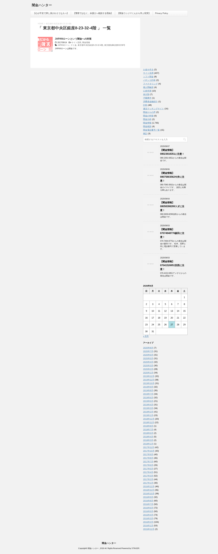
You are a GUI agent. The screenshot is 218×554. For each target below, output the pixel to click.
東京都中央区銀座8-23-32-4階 (90, 45)
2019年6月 (148, 397)
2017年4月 (148, 472)
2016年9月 (148, 497)
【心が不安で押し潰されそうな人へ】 (51, 13)
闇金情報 (86, 42)
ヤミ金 (74, 45)
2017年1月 (148, 483)
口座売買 (147, 91)
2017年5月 (148, 468)
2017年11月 (148, 447)
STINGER (135, 548)
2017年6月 (148, 465)
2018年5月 (148, 433)
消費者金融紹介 (150, 101)
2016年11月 (148, 490)
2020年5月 (148, 358)
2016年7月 (148, 504)
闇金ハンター (42, 5)
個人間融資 (148, 87)
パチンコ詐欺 (149, 80)
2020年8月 (148, 348)
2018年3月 (148, 440)
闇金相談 (147, 126)
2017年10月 (148, 451)
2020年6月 (148, 355)
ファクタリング (150, 84)
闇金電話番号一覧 (151, 130)
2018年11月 (148, 422)
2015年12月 (148, 529)
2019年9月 (148, 387)
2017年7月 (148, 461)
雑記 (145, 133)
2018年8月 (148, 426)
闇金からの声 (149, 112)
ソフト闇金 (148, 76)
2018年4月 (148, 436)
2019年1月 (148, 415)
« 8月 (146, 336)
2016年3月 (148, 518)
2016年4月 (148, 515)
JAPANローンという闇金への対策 (73, 38)
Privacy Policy (161, 13)
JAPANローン (64, 45)
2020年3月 (148, 365)
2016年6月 (148, 508)
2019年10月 (148, 383)
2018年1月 (148, 444)
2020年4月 (148, 362)
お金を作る (148, 69)
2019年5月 (148, 401)
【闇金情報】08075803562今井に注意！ (172, 177)
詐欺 (145, 105)
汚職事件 (147, 98)
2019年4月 (148, 404)
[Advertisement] (165, 43)
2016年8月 (148, 500)
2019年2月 (148, 412)
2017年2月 (148, 479)
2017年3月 (148, 476)
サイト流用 (76, 42)
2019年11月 (148, 380)
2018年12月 (148, 419)
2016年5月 (148, 511)
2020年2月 (148, 369)
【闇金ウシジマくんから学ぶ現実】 (134, 13)
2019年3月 (148, 408)
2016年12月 (148, 486)
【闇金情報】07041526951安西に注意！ (172, 265)
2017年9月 (148, 454)
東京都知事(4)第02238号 (114, 45)
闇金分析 (147, 119)
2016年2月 (148, 522)
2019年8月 (148, 390)
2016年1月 (148, 525)
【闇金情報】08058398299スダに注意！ (172, 206)
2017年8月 (148, 458)
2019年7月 (148, 394)
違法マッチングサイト (153, 108)
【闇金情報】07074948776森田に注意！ (172, 233)
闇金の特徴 (148, 116)
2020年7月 (148, 351)
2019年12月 (148, 376)
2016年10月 (148, 493)
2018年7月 (148, 429)
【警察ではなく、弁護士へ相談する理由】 (93, 13)
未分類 (146, 94)
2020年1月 (148, 372)
